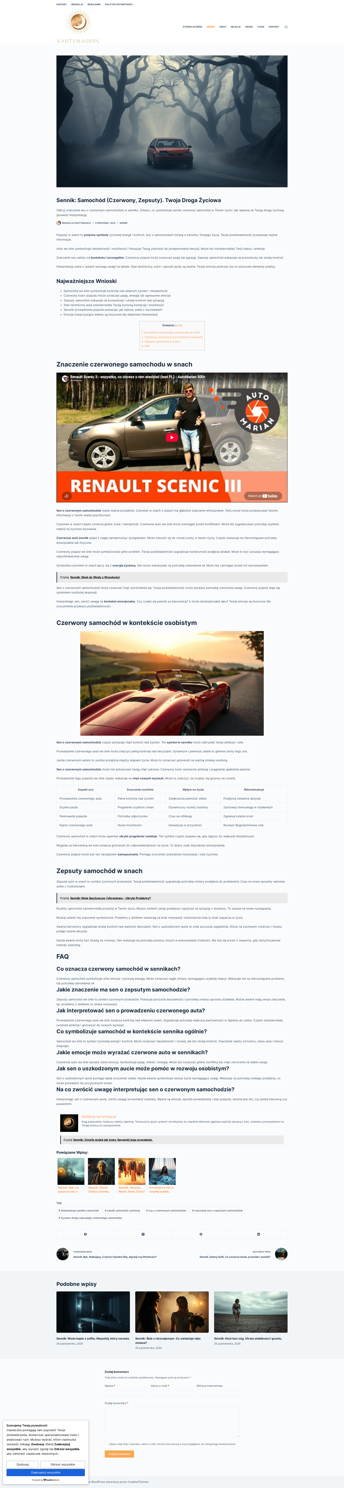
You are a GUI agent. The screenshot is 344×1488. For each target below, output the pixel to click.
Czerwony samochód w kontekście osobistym (172, 337)
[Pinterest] (201, 1234)
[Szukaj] (286, 27)
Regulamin (94, 4)
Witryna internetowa (209, 1385)
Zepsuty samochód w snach (160, 341)
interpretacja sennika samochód (79, 1210)
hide (178, 325)
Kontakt (61, 4)
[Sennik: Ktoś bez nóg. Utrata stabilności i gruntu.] (251, 1312)
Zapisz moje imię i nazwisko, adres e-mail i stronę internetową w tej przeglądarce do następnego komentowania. (172, 1444)
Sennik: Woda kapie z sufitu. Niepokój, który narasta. (93, 1338)
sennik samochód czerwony (122, 1210)
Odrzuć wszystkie (63, 1464)
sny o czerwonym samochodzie (166, 1210)
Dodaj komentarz (116, 1403)
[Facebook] (85, 1234)
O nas (260, 26)
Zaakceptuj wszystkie (45, 1472)
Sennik (211, 26)
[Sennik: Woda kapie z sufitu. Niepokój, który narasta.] (93, 1312)
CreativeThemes (138, 1482)
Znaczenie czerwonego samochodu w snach (170, 332)
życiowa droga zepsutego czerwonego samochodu (90, 1217)
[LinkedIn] (259, 1234)
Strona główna (192, 26)
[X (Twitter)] (143, 1234)
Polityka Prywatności (119, 4)
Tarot (222, 26)
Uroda (249, 26)
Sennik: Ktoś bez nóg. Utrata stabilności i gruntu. (248, 1338)
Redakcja (77, 4)
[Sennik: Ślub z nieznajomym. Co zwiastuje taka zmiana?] (172, 1312)
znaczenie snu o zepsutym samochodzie (217, 1210)
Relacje (236, 26)
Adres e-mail (160, 1385)
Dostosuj (23, 1464)
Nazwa (110, 1385)
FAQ (145, 346)
